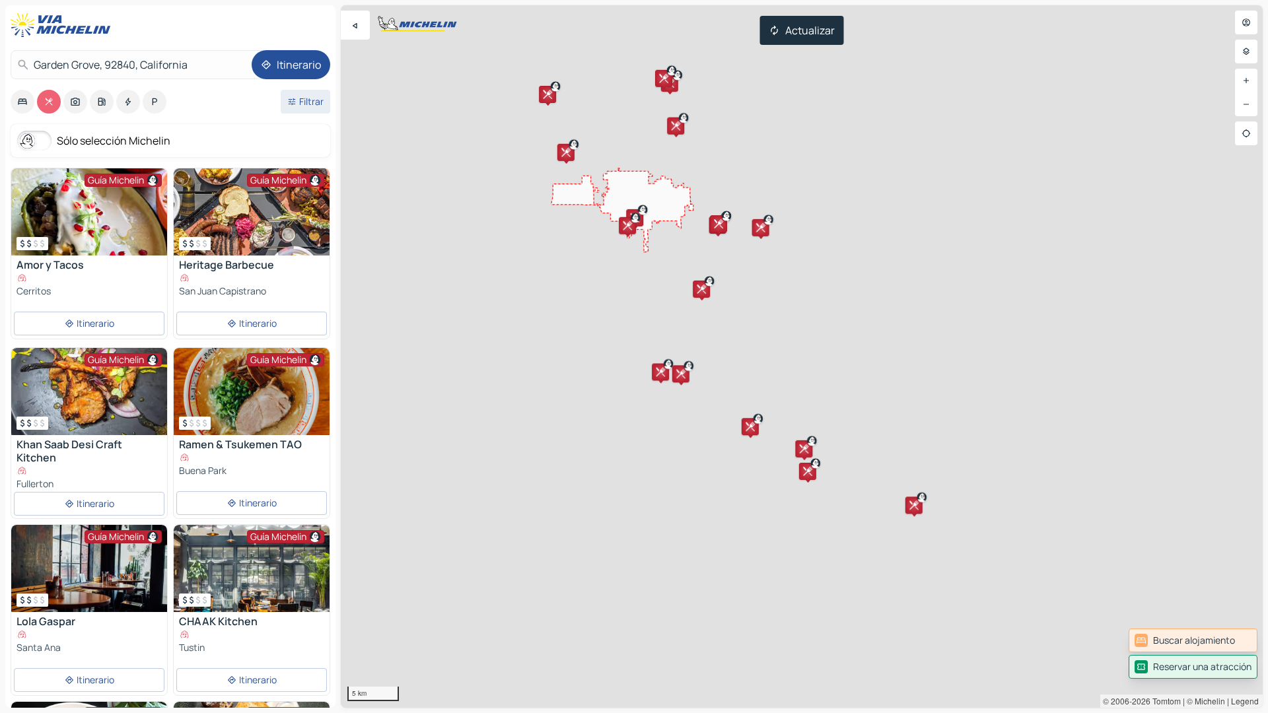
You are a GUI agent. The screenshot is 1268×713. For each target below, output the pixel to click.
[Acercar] (1246, 80)
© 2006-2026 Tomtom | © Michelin (1164, 700)
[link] (1193, 640)
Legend (1245, 700)
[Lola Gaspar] (89, 568)
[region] (802, 356)
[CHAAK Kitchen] (252, 568)
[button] (547, 94)
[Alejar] (1246, 104)
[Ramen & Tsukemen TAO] (252, 391)
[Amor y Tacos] (89, 211)
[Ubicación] (1246, 133)
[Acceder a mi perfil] (1246, 22)
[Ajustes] (1246, 51)
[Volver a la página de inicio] (63, 25)
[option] (22, 102)
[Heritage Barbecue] (252, 211)
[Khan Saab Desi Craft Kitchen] (89, 391)
